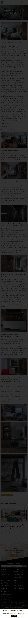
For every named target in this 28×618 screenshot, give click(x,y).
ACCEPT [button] (14, 615)
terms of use (13, 613)
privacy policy (22, 613)
